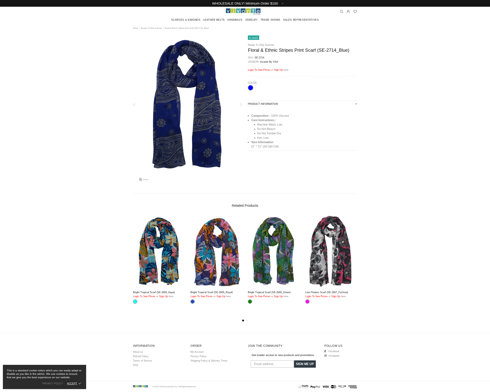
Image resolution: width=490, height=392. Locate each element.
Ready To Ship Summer (151, 28)
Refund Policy (141, 356)
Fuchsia (307, 301)
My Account (197, 351)
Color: (252, 82)
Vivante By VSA (245, 11)
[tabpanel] (159, 265)
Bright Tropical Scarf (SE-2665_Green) (269, 292)
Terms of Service (142, 360)
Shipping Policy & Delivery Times (209, 360)
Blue (250, 87)
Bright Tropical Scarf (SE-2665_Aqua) (154, 292)
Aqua (135, 301)
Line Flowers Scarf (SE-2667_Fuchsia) (326, 292)
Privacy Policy (198, 356)
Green (250, 301)
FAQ (135, 365)
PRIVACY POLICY (52, 383)
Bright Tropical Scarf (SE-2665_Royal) (211, 292)
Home (135, 28)
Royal (192, 301)
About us (138, 351)
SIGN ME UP (305, 364)
